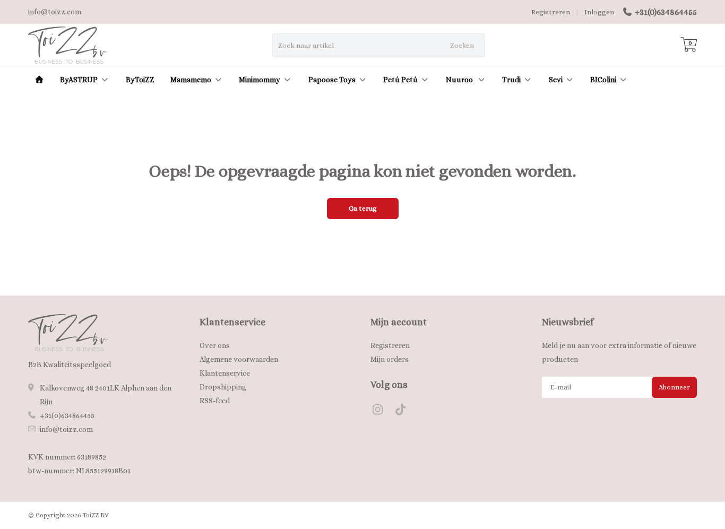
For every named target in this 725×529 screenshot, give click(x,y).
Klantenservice (225, 373)
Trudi (511, 79)
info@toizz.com (66, 429)
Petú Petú (400, 79)
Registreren (550, 12)
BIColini (603, 79)
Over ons (215, 345)
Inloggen (599, 12)
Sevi (556, 79)
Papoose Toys (332, 79)
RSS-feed (215, 400)
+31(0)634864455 (666, 12)
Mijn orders (389, 359)
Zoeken (462, 45)
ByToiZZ (140, 79)
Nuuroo (460, 79)
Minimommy (259, 79)
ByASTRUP (79, 79)
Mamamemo (190, 79)
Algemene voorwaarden (239, 359)
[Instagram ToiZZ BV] (381, 411)
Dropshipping (223, 387)
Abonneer (674, 387)
